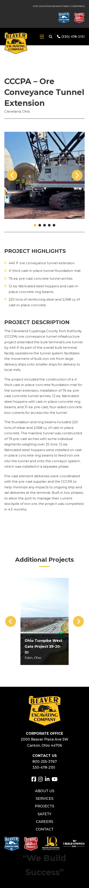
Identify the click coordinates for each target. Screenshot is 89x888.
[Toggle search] (50, 36)
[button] (35, 225)
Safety (44, 814)
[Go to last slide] (10, 621)
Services (44, 799)
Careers (44, 822)
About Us (44, 791)
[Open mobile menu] (42, 36)
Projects (44, 806)
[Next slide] (78, 621)
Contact (45, 829)
